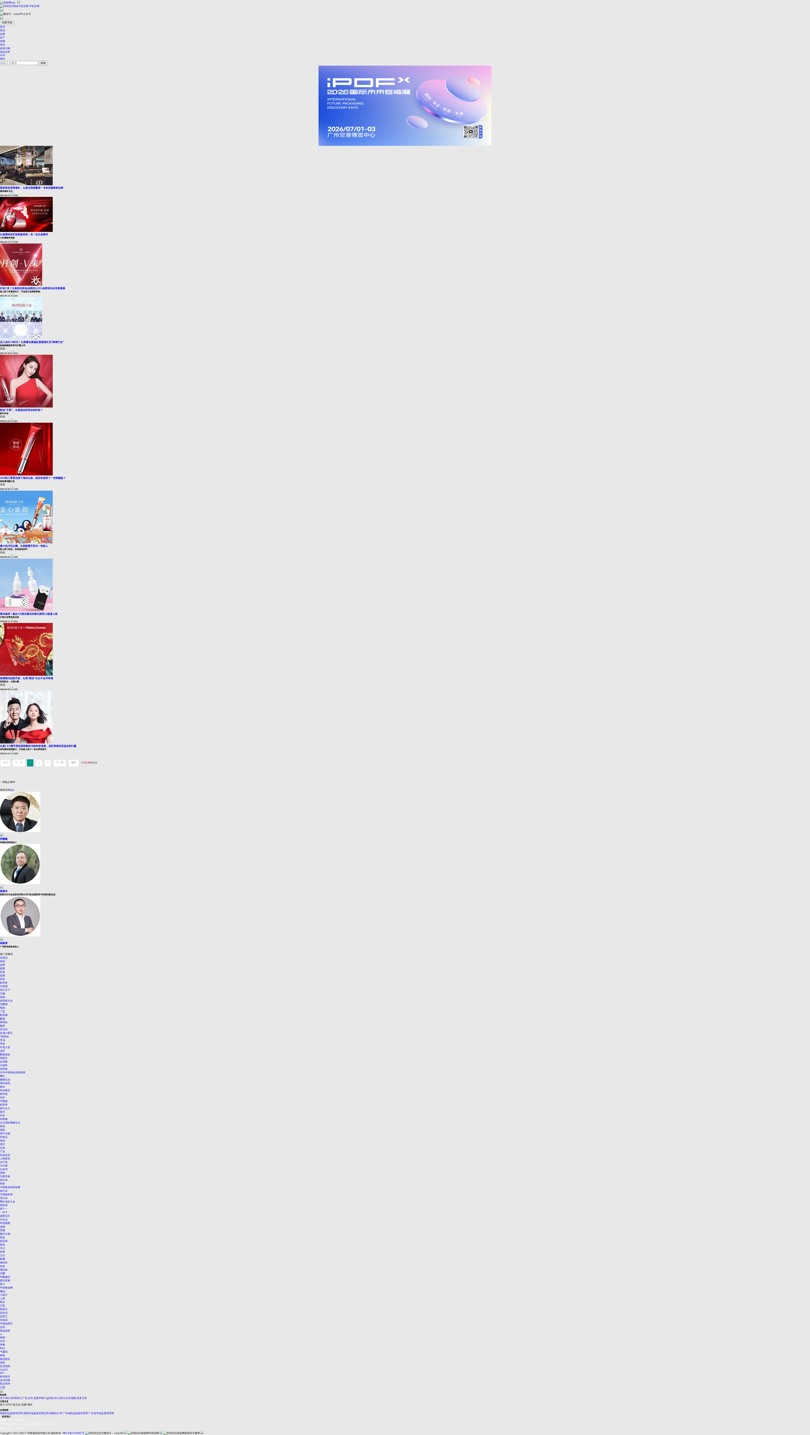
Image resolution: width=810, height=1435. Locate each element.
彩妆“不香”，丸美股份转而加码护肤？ (21, 410)
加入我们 (59, 1398)
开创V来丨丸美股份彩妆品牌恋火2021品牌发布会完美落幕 (32, 288)
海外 (2, 58)
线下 (2, 37)
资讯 (2, 30)
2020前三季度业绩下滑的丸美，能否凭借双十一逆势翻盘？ (33, 478)
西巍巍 (4, 838)
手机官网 (34, 6)
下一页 (59, 762)
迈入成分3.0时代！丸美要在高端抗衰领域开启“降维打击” (32, 342)
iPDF (2, 55)
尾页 (73, 762)
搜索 (43, 63)
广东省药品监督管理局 (75, 1413)
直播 (2, 41)
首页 (2, 26)
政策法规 (5, 48)
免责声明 (39, 1398)
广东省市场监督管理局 (101, 1413)
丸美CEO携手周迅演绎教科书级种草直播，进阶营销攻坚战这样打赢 (38, 746)
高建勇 (4, 943)
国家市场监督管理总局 (36, 1413)
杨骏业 (4, 890)
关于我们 (5, 1398)
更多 (12, 790)
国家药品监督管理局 (11, 1413)
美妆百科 (5, 51)
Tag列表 (49, 1398)
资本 (2, 44)
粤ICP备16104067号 (74, 1433)
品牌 (2, 33)
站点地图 (71, 1398)
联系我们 (16, 1398)
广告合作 (27, 1398)
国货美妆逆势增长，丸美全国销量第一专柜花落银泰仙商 (31, 187)
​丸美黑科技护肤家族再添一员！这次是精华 (24, 234)
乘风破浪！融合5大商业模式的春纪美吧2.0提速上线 (29, 613)
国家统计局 (55, 1413)
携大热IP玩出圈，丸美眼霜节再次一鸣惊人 (24, 545)
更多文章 (82, 1398)
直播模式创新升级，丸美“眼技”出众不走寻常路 (26, 678)
